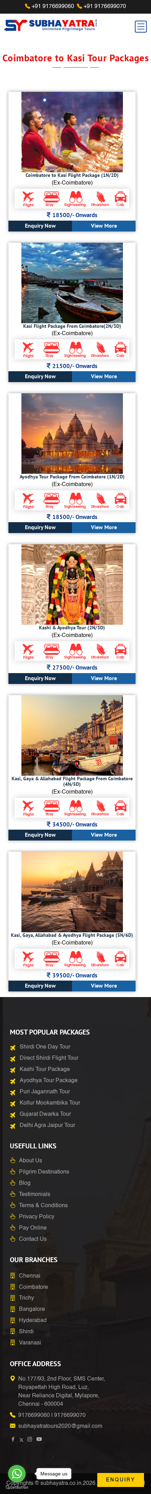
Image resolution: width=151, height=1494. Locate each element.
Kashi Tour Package (45, 1069)
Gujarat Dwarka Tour (45, 1114)
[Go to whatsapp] (17, 1473)
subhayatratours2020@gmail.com (60, 1426)
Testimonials (34, 1194)
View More (104, 225)
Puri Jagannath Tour (45, 1092)
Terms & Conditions (43, 1206)
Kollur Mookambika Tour (50, 1103)
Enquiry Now (40, 225)
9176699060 (34, 1415)
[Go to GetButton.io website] (17, 1487)
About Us (30, 1161)
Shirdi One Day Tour (45, 1047)
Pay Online (33, 1228)
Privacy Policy (36, 1217)
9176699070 (70, 1415)
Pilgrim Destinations (44, 1172)
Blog (25, 1183)
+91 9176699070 (105, 6)
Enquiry (120, 1480)
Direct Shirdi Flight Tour (49, 1058)
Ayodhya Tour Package (49, 1081)
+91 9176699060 (53, 6)
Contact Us (33, 1239)
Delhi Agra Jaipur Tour (47, 1125)
